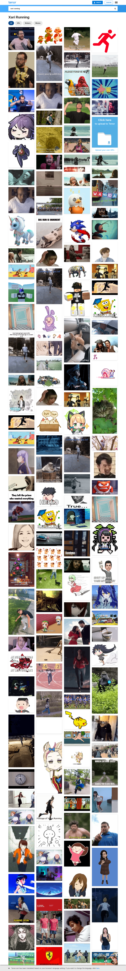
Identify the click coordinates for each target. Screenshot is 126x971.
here (97, 968)
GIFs (18, 23)
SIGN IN (108, 2)
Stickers (28, 23)
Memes (37, 23)
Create (98, 2)
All (11, 23)
